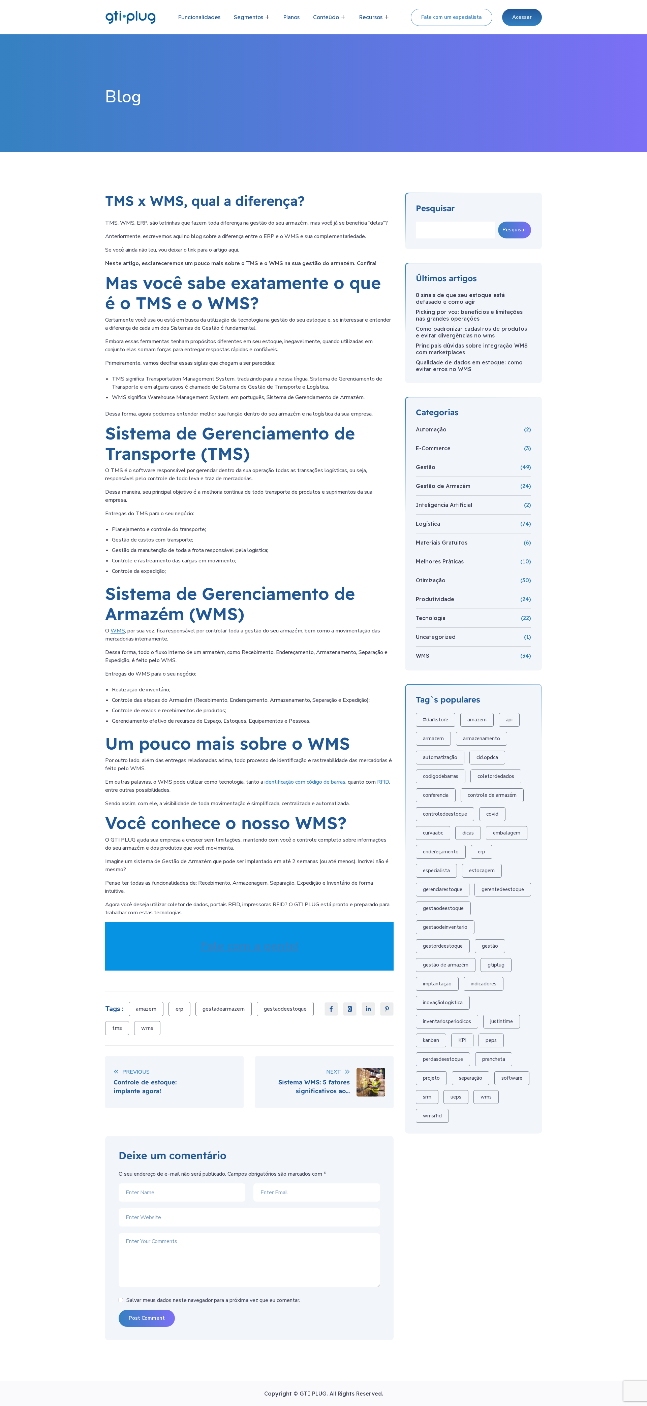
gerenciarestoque (442, 889)
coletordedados (495, 776)
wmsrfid (432, 1115)
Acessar (522, 17)
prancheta (493, 1059)
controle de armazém (492, 795)
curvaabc (433, 832)
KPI (462, 1040)
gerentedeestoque (503, 889)
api (509, 719)
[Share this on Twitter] (350, 1009)
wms (147, 1028)
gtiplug (496, 964)
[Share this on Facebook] (331, 1009)
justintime (501, 1021)
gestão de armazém (445, 964)
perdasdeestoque (443, 1059)
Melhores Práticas (440, 561)
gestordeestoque (443, 946)
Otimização (430, 580)
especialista (436, 870)
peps (491, 1040)
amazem (146, 1009)
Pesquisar (435, 208)
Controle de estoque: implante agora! (145, 1086)
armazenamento (481, 738)
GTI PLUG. (315, 1393)
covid (492, 814)
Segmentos (248, 17)
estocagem (482, 870)
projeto (431, 1078)
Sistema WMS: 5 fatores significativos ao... (314, 1086)
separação (470, 1078)
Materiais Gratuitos (441, 542)
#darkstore (435, 719)
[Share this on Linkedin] (368, 1009)
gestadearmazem (224, 1009)
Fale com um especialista (451, 17)
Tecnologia (430, 618)
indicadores (483, 983)
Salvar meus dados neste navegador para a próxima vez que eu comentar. (213, 1300)
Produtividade (435, 599)
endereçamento (441, 851)
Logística (428, 523)
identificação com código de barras (304, 782)
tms (117, 1028)
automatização (440, 757)
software (511, 1078)
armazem (433, 738)
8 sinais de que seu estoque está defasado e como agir (460, 298)
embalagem (506, 832)
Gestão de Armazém (443, 486)
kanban (431, 1040)
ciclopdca (487, 757)
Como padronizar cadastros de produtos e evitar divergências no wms (471, 332)
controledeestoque (445, 814)
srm (427, 1096)
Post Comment (147, 1318)
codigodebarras (440, 776)
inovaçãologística (443, 1002)
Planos (291, 17)
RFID (383, 782)
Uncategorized (436, 636)
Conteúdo (326, 17)
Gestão (425, 467)
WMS (118, 630)
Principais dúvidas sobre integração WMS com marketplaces (472, 349)
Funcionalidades (199, 17)
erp (179, 1009)
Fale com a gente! (250, 946)
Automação (431, 429)
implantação (437, 983)
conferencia (436, 795)
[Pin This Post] (387, 1009)
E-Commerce (433, 448)
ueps (456, 1096)
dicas (468, 832)
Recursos (370, 17)
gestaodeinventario (445, 927)
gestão (490, 946)
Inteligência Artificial (444, 504)
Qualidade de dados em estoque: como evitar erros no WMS (469, 365)
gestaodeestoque (285, 1009)
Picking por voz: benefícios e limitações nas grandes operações (469, 315)
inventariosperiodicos (447, 1021)
